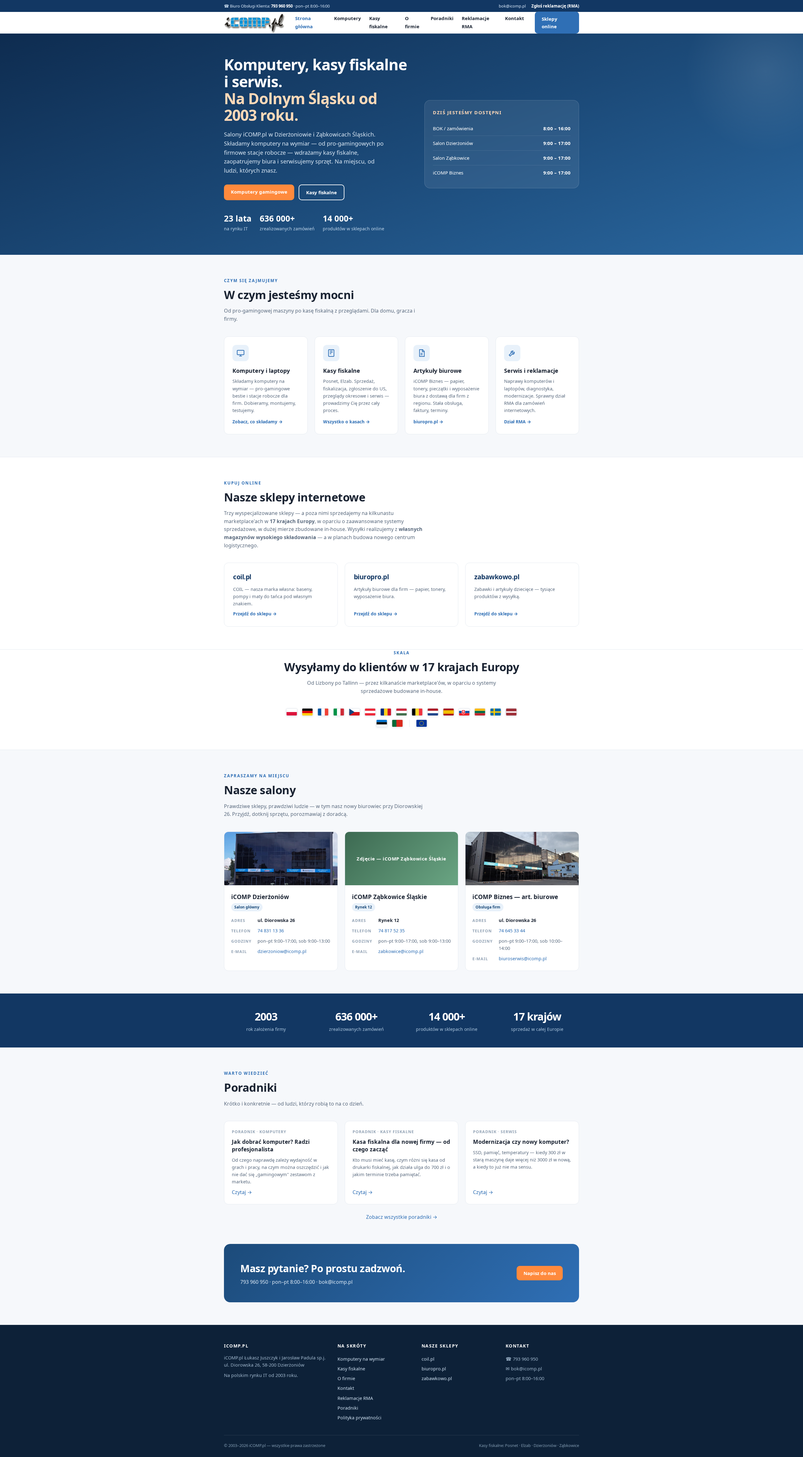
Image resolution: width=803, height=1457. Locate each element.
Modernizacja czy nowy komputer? (521, 1141)
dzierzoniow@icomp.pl (282, 951)
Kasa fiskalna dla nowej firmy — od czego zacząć (401, 1145)
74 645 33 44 (512, 930)
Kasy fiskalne (321, 192)
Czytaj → (242, 1192)
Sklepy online (549, 22)
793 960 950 (282, 6)
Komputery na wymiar (361, 1359)
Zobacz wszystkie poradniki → (401, 1216)
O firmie (346, 1378)
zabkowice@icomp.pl (400, 951)
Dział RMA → (517, 422)
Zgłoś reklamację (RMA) (555, 6)
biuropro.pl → (428, 422)
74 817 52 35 (391, 930)
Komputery (347, 18)
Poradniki (442, 18)
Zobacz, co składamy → (257, 422)
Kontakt (514, 18)
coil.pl (428, 1359)
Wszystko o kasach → (346, 422)
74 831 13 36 (271, 930)
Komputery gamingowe (259, 192)
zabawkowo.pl (437, 1378)
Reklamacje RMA (355, 1398)
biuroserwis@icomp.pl (523, 958)
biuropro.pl (434, 1368)
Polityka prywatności (359, 1417)
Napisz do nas (540, 1273)
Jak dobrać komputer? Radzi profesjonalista (271, 1145)
